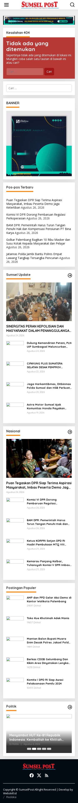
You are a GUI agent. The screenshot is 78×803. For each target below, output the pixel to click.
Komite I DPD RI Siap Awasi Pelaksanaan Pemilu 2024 (45, 681)
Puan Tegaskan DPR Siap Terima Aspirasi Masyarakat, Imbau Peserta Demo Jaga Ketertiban (34, 203)
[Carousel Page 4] (44, 749)
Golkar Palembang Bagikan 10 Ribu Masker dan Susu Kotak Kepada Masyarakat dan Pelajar (38, 241)
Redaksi (11, 797)
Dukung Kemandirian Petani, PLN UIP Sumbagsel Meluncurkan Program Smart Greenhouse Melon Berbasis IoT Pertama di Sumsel (49, 344)
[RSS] (46, 775)
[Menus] (6, 5)
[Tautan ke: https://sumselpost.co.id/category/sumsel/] (69, 275)
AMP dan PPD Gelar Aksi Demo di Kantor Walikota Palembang (49, 599)
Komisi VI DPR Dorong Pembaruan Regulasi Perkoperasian (42, 501)
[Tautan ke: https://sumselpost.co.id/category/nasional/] (69, 431)
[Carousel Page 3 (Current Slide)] (39, 749)
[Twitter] (39, 775)
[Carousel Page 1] (29, 749)
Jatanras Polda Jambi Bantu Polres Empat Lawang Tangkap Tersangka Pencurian (34, 256)
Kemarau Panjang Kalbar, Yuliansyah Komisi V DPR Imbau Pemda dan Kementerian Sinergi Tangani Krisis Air (49, 563)
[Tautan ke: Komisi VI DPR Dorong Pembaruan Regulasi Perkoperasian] (15, 506)
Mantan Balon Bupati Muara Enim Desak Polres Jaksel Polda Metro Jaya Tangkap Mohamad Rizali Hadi (49, 640)
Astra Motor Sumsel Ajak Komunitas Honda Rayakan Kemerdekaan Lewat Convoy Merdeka (46, 406)
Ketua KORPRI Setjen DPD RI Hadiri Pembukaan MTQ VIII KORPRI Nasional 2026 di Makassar (46, 542)
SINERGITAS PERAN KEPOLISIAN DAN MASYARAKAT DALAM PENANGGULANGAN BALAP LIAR (39, 328)
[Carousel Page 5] (49, 749)
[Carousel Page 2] (34, 749)
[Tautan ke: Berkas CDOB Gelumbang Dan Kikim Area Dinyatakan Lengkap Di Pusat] (15, 666)
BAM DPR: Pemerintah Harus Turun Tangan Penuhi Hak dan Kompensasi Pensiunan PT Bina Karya (38, 229)
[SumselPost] (40, 5)
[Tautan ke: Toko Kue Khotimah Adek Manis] (15, 625)
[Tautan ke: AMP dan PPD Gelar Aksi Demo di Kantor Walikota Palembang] (15, 604)
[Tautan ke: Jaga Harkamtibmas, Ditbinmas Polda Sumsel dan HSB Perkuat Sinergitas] (15, 390)
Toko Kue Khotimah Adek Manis (48, 618)
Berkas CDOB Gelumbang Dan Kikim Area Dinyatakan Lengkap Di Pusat (48, 661)
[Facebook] (31, 775)
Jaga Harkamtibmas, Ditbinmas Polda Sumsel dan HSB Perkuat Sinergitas (49, 386)
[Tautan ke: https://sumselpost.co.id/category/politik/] (69, 707)
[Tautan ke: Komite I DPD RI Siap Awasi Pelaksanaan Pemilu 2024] (15, 686)
